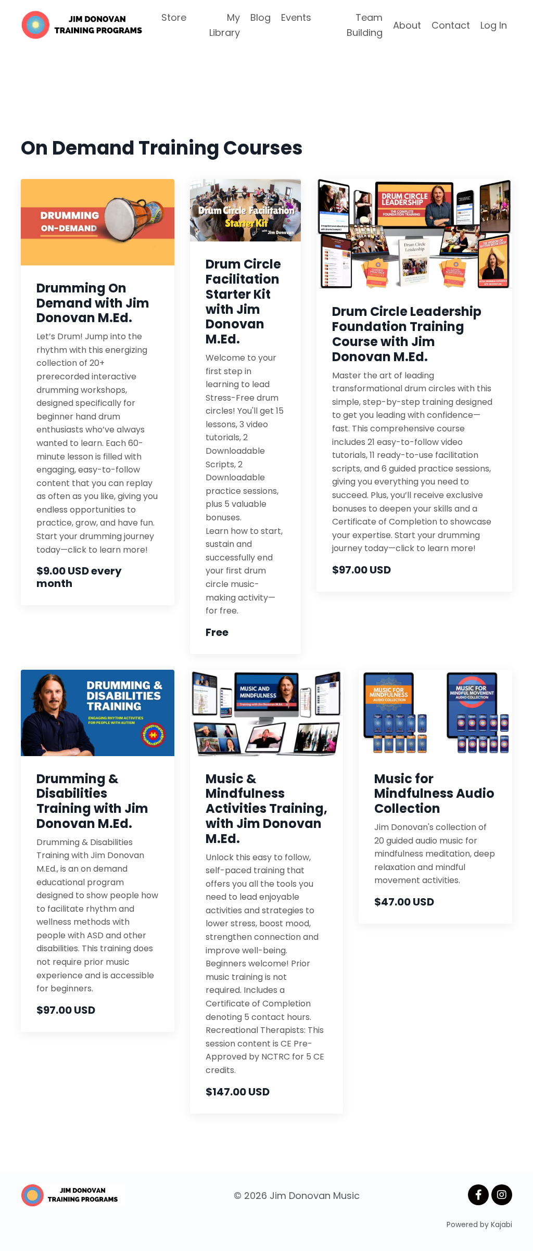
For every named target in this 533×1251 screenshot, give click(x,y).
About (407, 25)
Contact (451, 25)
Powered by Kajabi (479, 1224)
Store (173, 17)
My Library (224, 25)
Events (296, 17)
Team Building (365, 25)
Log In (493, 25)
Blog (260, 17)
